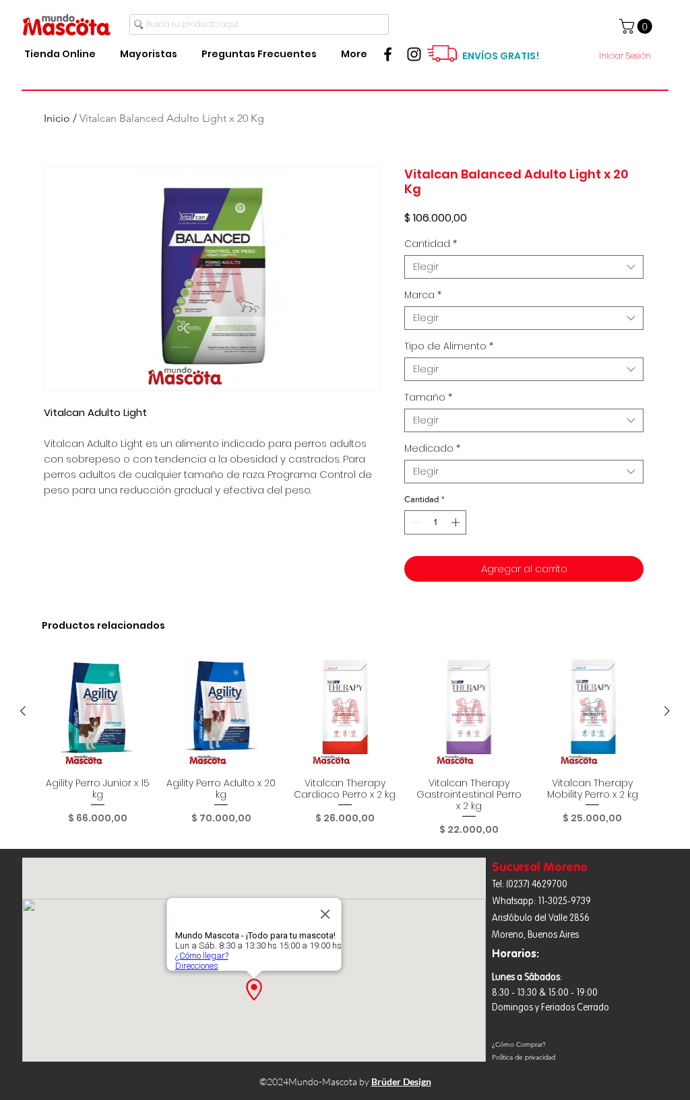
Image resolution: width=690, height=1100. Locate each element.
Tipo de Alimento (448, 346)
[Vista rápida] (97, 711)
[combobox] (524, 267)
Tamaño (428, 397)
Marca (422, 295)
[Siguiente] (667, 711)
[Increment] (457, 522)
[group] (345, 746)
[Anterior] (23, 711)
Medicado (432, 448)
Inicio (57, 118)
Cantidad (430, 244)
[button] (637, 26)
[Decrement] (414, 522)
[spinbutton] (435, 522)
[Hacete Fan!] (388, 54)
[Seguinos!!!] (414, 54)
